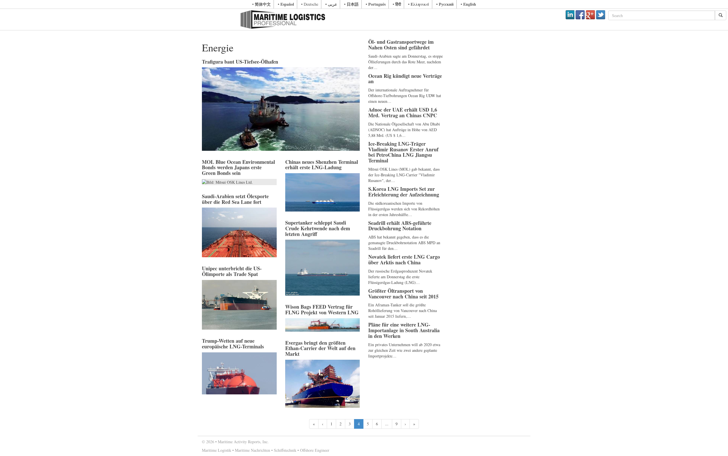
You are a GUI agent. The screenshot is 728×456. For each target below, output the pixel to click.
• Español (286, 4)
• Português (376, 4)
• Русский (445, 4)
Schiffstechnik (285, 450)
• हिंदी (397, 4)
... (386, 423)
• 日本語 (351, 4)
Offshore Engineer (314, 450)
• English (468, 4)
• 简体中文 (261, 4)
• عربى (331, 4)
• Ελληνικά (418, 4)
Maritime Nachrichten (252, 450)
